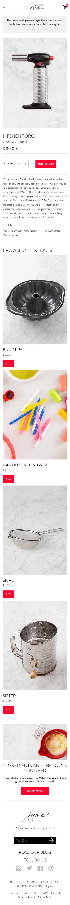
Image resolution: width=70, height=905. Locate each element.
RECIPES (21, 886)
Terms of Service (26, 897)
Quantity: (9, 163)
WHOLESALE (31, 893)
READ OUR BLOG (35, 852)
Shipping (49, 886)
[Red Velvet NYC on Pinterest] (51, 869)
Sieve (8, 580)
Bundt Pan (14, 350)
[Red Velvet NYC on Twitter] (30, 869)
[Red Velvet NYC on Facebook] (40, 869)
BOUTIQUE (46, 882)
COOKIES (31, 882)
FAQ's (45, 893)
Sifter (9, 696)
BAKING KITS (15, 882)
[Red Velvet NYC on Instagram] (18, 869)
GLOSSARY (35, 886)
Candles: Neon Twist (25, 465)
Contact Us (15, 893)
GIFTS (58, 882)
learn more (35, 791)
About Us (56, 893)
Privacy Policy (45, 897)
